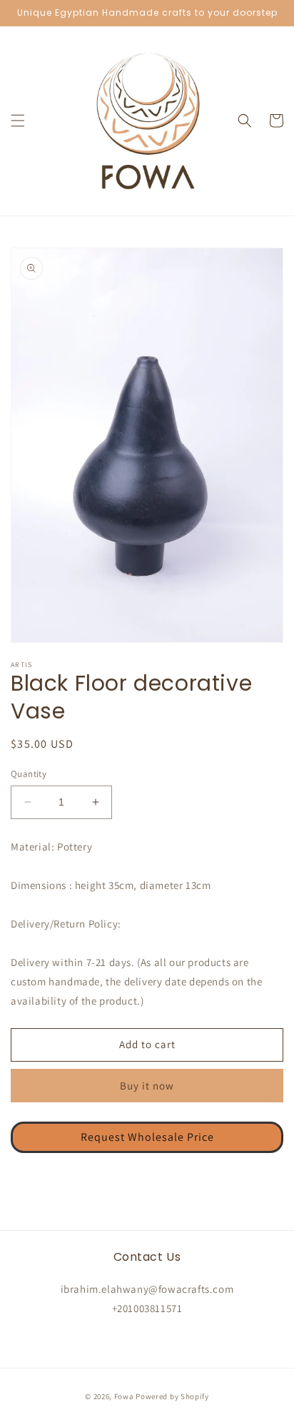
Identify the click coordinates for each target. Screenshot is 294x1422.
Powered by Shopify (172, 1396)
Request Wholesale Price (147, 1136)
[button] (18, 120)
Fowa (124, 1396)
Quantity (28, 774)
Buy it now (147, 1085)
